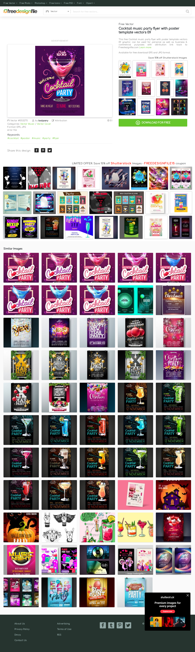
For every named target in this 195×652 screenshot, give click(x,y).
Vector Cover (44, 124)
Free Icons (55, 3)
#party (46, 138)
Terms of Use (64, 629)
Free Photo (25, 3)
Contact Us (20, 640)
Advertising (63, 624)
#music (36, 138)
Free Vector (9, 3)
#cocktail (13, 138)
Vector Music (27, 124)
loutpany (43, 120)
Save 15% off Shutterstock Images (167, 58)
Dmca (17, 635)
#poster (25, 138)
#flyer (55, 138)
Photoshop (40, 3)
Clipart (89, 3)
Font (79, 3)
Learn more (145, 47)
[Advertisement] (59, 30)
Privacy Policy (21, 629)
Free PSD (68, 3)
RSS (59, 635)
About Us (19, 624)
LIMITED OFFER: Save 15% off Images (107, 163)
